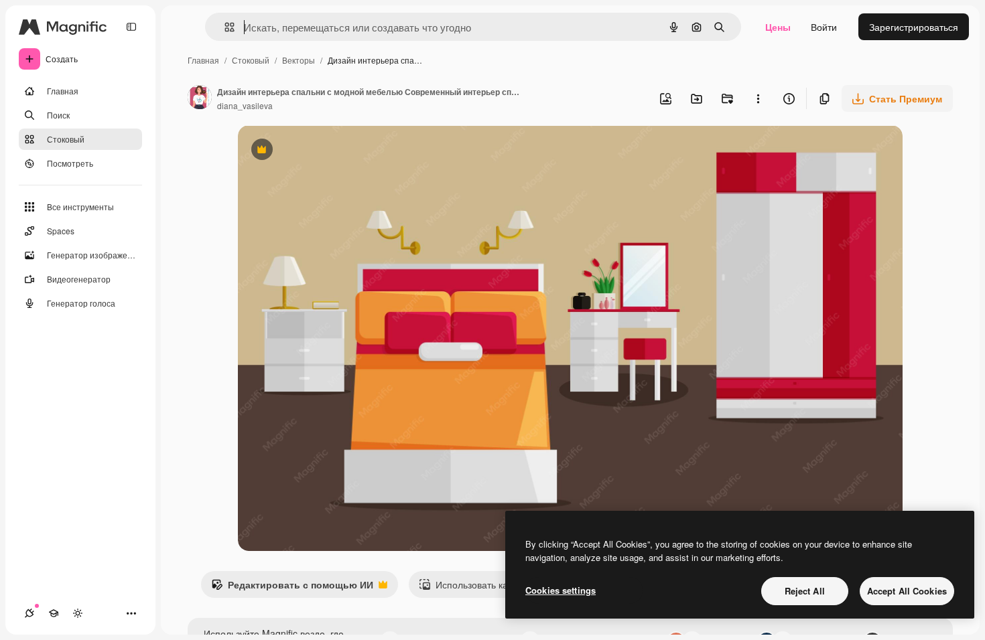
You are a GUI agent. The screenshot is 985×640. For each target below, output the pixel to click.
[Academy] (53, 613)
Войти (824, 26)
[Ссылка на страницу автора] (200, 98)
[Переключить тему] (77, 613)
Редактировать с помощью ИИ (292, 588)
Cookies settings (560, 590)
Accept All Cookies (907, 590)
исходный (327, 151)
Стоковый (250, 60)
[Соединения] (29, 613)
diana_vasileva (245, 105)
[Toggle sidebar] (131, 26)
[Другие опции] (757, 98)
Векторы (298, 60)
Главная (203, 60)
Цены (778, 26)
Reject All (805, 590)
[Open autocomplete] (224, 27)
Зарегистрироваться (913, 26)
